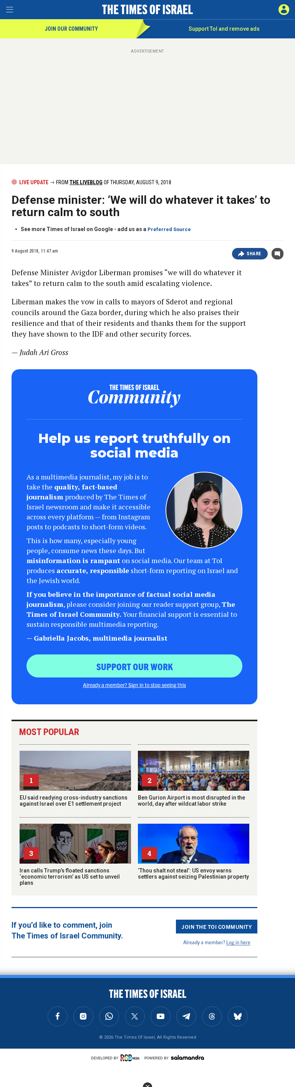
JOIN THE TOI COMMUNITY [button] (217, 926)
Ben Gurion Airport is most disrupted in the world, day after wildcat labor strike (191, 801)
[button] (283, 9)
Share (254, 253)
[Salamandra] (187, 1057)
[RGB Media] (131, 1057)
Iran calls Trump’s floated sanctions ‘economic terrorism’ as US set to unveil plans (70, 876)
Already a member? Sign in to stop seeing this (134, 684)
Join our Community (71, 29)
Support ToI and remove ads (224, 29)
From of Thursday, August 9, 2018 (113, 182)
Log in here (238, 942)
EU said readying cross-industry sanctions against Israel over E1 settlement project (74, 801)
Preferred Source (169, 229)
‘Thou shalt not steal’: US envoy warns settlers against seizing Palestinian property (193, 873)
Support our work (134, 666)
